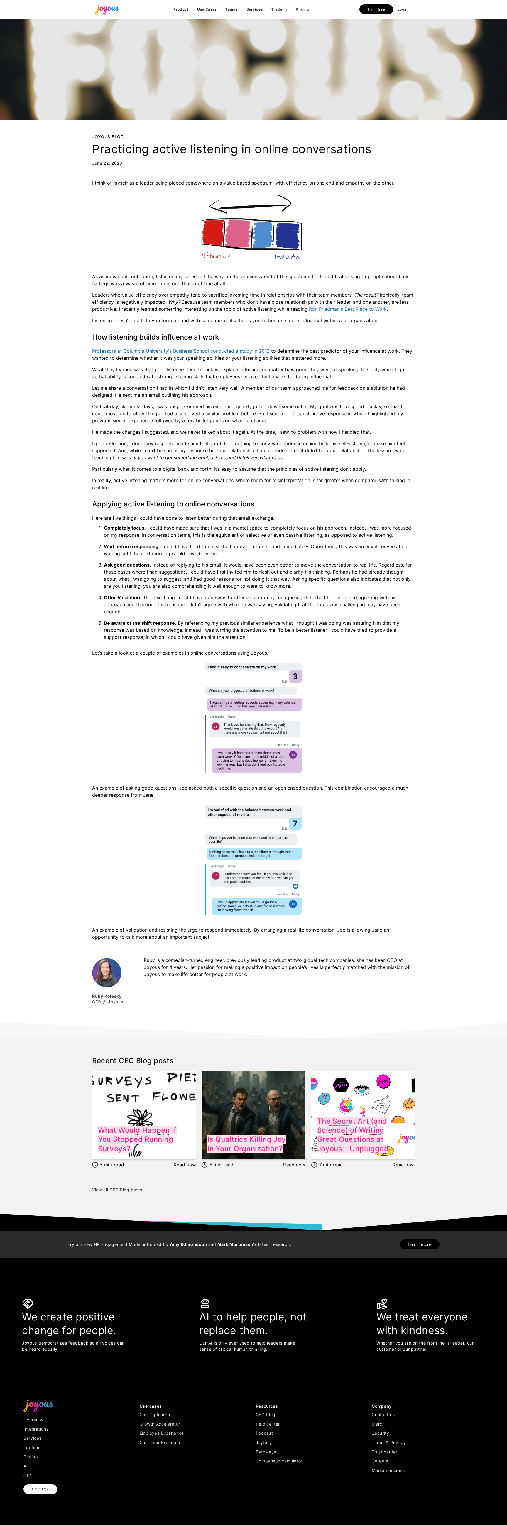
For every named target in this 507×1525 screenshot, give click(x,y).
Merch (378, 1423)
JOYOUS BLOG (108, 136)
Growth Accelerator (160, 1423)
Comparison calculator (279, 1460)
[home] (107, 9)
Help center (268, 1423)
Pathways (266, 1451)
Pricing (302, 9)
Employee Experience (162, 1433)
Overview (33, 1419)
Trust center (384, 1451)
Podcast (264, 1433)
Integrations (35, 1428)
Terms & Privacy (389, 1442)
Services (254, 9)
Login (403, 9)
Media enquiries (388, 1470)
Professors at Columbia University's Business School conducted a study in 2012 (181, 351)
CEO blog (266, 1414)
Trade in (279, 9)
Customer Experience (162, 1442)
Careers (380, 1460)
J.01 (27, 1475)
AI (25, 1465)
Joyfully (264, 1442)
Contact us (383, 1414)
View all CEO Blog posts (117, 1189)
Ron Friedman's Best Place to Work (348, 309)
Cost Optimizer (155, 1414)
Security (380, 1433)
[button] (180, 9)
